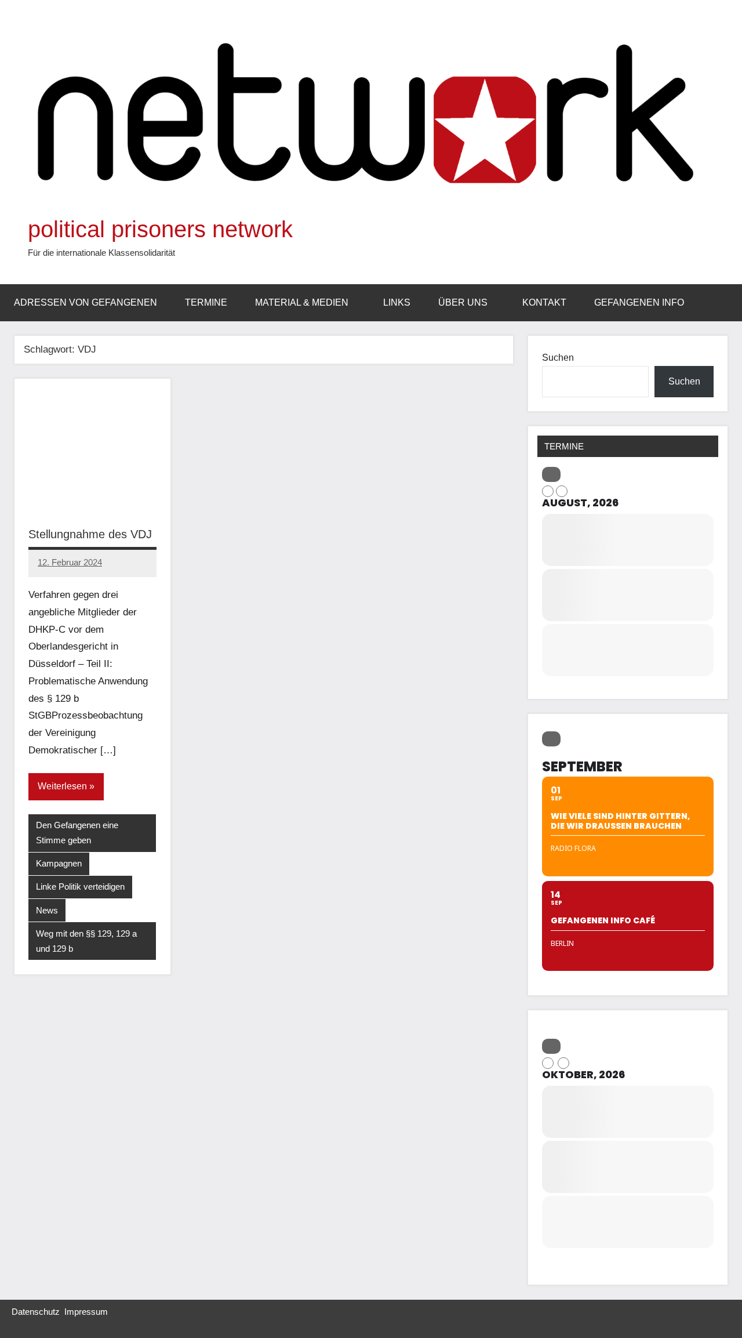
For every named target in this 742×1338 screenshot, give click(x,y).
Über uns (463, 302)
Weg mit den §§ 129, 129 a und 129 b (86, 941)
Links (396, 302)
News (47, 910)
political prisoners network (160, 229)
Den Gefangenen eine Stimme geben (77, 832)
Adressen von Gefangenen (85, 302)
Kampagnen (59, 863)
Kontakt (544, 302)
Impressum (86, 1312)
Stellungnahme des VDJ (90, 534)
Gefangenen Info (639, 302)
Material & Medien (301, 302)
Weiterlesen (62, 786)
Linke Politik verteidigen (80, 886)
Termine (206, 302)
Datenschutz (36, 1312)
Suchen (558, 357)
